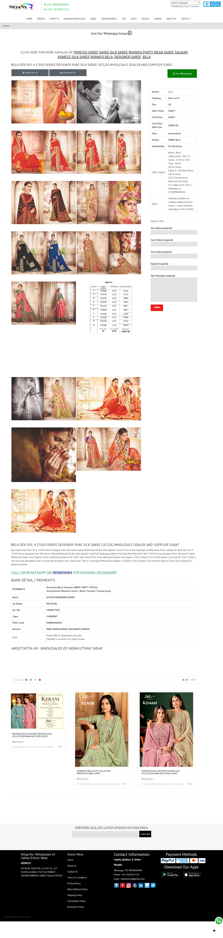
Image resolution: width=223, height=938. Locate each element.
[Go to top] (214, 931)
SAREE (104, 52)
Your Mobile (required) (162, 239)
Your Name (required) (161, 228)
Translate (194, 6)
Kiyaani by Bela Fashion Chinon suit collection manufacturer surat (161, 772)
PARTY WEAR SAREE (158, 52)
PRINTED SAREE (86, 52)
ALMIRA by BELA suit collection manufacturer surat (94, 772)
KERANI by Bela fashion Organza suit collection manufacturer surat (32, 735)
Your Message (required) (163, 275)
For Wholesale (183, 73)
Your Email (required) (161, 251)
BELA (109, 57)
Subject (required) (159, 263)
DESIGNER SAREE (127, 57)
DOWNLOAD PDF (69, 73)
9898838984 (62, 573)
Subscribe (145, 834)
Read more (17, 741)
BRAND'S (135, 52)
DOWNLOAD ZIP (31, 73)
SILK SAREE (119, 52)
